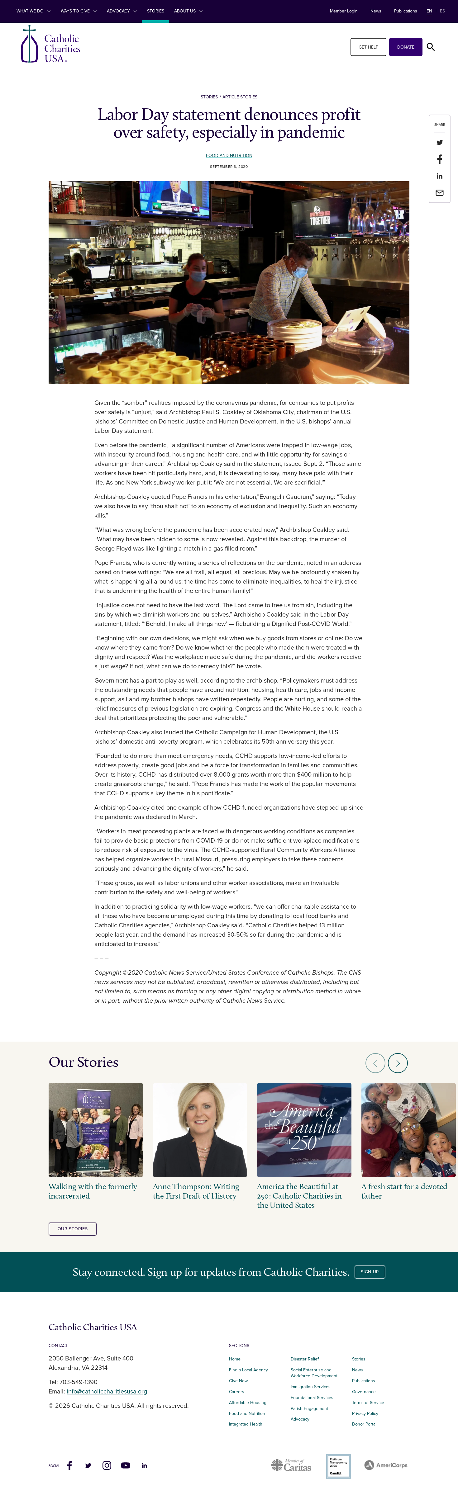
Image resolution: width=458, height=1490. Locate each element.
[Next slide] (398, 1063)
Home (235, 1359)
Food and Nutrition (229, 155)
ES (442, 11)
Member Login (344, 11)
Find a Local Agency (248, 1370)
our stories (73, 1229)
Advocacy (119, 11)
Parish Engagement (309, 1408)
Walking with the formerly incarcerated (93, 1191)
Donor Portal (364, 1424)
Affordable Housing (247, 1402)
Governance (364, 1391)
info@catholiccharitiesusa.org (107, 1391)
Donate (405, 47)
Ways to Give (76, 11)
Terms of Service (368, 1402)
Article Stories (239, 97)
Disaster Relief (305, 1359)
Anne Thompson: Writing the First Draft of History (196, 1191)
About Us (185, 11)
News (375, 11)
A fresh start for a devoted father (404, 1191)
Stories (155, 11)
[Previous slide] (375, 1063)
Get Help (368, 47)
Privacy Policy (365, 1413)
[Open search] (431, 47)
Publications (405, 11)
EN (429, 11)
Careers (236, 1391)
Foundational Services (312, 1397)
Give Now (238, 1381)
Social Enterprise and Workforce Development (316, 1373)
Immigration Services (311, 1386)
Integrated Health (245, 1424)
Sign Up (370, 1272)
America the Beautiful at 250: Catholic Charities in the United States (299, 1196)
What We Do (31, 11)
